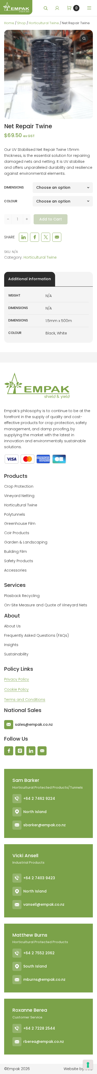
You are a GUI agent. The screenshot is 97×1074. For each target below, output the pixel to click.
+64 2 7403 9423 (39, 878)
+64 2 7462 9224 (39, 798)
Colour (10, 201)
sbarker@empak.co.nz (44, 825)
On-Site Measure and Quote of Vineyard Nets (45, 605)
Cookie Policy (16, 689)
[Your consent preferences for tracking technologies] (88, 1065)
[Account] (57, 8)
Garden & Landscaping (25, 542)
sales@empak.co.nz (34, 724)
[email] (56, 237)
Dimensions (14, 187)
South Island (35, 966)
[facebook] (34, 237)
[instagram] (19, 750)
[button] (84, 39)
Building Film (15, 551)
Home (9, 23)
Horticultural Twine (44, 23)
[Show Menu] (89, 8)
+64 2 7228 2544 (39, 1028)
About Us (12, 626)
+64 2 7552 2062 (39, 953)
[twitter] (45, 237)
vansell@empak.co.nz (43, 904)
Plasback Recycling (22, 595)
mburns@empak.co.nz (44, 979)
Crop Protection (18, 486)
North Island (35, 811)
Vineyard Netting (19, 495)
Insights (11, 644)
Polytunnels (14, 514)
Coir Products (16, 532)
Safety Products (18, 560)
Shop (21, 23)
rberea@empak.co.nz (43, 1041)
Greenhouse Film (19, 523)
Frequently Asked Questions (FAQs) (36, 635)
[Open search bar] (46, 8)
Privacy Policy (16, 679)
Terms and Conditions (24, 699)
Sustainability (16, 654)
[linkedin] (23, 237)
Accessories (15, 570)
